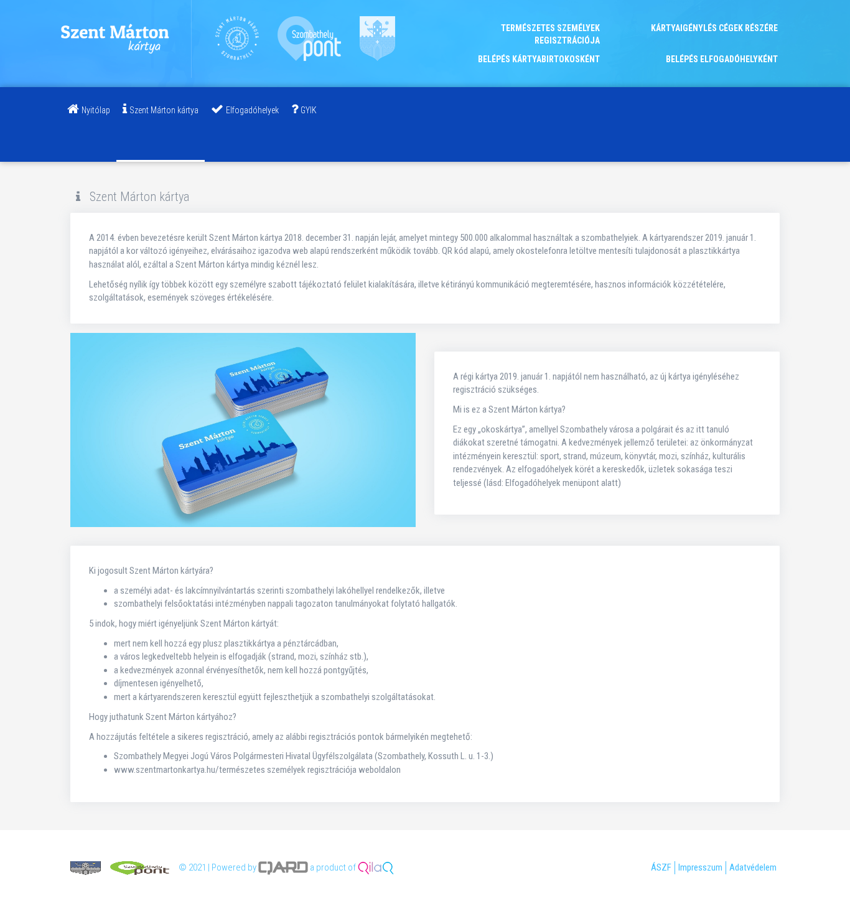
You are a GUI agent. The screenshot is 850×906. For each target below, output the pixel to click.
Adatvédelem (753, 867)
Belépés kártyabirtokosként (539, 59)
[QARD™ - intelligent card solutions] (283, 867)
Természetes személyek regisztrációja (550, 34)
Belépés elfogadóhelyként (722, 59)
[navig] (88, 124)
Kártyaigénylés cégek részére (714, 28)
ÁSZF (661, 867)
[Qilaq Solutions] (376, 867)
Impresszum (700, 867)
